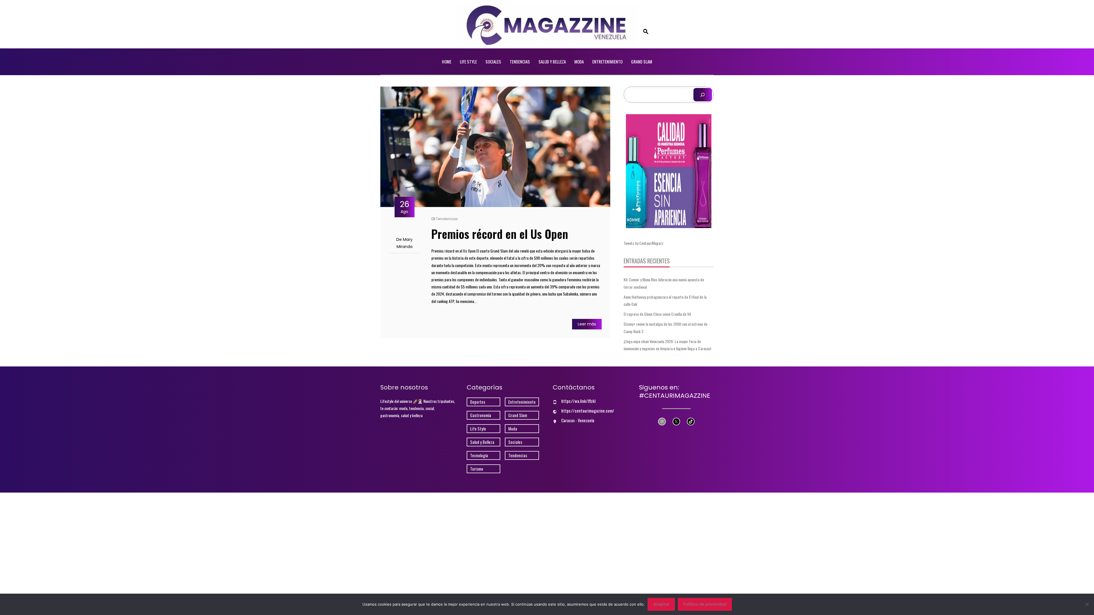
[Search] (702, 94)
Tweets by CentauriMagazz (644, 243)
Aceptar (661, 604)
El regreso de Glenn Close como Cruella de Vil (657, 314)
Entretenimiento (607, 61)
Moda (579, 61)
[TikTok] (690, 421)
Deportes (477, 402)
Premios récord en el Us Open (499, 233)
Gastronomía (480, 415)
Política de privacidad (704, 604)
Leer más (587, 324)
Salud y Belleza (552, 61)
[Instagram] (662, 421)
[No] (1087, 604)
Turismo (476, 469)
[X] (676, 421)
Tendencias (520, 61)
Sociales (493, 61)
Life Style (468, 61)
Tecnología (479, 455)
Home (446, 61)
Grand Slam (641, 61)
